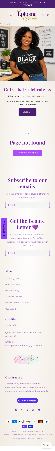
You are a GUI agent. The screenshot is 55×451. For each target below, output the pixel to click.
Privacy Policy (12, 284)
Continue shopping (27, 152)
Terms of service (45, 435)
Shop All (27, 112)
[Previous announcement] (5, 4)
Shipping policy (19, 439)
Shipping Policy (13, 278)
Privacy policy (30, 435)
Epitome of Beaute (25, 431)
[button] (5, 15)
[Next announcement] (50, 4)
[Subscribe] (47, 205)
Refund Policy (12, 290)
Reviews (4, 228)
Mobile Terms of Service (17, 303)
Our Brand (10, 309)
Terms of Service (13, 296)
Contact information (36, 439)
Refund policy (17, 435)
